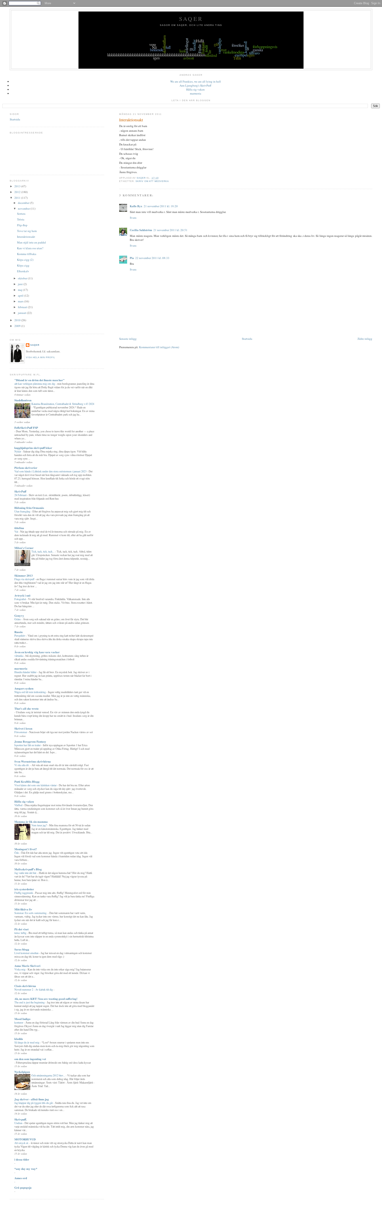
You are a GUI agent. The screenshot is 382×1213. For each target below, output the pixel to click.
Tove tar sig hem (27, 231)
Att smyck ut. (21, 1143)
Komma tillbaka (26, 254)
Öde (16, 852)
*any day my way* (25, 1169)
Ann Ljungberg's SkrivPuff (195, 85)
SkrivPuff (20, 491)
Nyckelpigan (22, 1072)
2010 (17, 320)
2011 (17, 198)
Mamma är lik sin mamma (31, 821)
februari (23, 307)
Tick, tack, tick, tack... (43, 551)
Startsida (247, 339)
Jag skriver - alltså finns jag (31, 1099)
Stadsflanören (22, 400)
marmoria (195, 93)
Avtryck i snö (22, 595)
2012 (17, 192)
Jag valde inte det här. (25, 873)
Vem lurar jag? (39, 825)
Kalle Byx (136, 206)
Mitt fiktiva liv (23, 909)
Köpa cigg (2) (25, 260)
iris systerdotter (24, 889)
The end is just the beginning (29, 1002)
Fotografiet (20, 599)
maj (20, 290)
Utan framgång (22, 511)
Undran (18, 1123)
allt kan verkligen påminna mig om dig (35, 383)
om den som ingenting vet (30, 1059)
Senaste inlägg (128, 339)
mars (21, 301)
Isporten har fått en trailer (27, 745)
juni (20, 284)
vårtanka (19, 655)
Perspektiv (20, 635)
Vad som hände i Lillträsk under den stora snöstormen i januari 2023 (50, 471)
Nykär (18, 451)
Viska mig (20, 969)
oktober (23, 278)
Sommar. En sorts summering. (31, 913)
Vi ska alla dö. (22, 765)
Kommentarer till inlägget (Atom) (159, 347)
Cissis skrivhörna (25, 986)
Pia (132, 258)
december (24, 203)
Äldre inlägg (364, 339)
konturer (19, 1022)
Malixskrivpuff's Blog (28, 869)
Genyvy (19, 615)
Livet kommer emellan (26, 953)
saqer (34, 345)
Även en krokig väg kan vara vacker (37, 652)
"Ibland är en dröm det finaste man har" (39, 380)
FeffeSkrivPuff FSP (26, 427)
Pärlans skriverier (25, 467)
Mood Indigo (22, 1019)
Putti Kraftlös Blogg (27, 781)
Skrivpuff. (20, 1119)
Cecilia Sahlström (141, 230)
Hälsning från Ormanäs (29, 508)
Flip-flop (22, 225)
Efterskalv (23, 271)
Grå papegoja (23, 1187)
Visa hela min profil (40, 357)
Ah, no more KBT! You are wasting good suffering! (45, 999)
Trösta (20, 219)
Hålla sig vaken (195, 89)
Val (16, 531)
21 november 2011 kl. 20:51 (170, 230)
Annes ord (20, 1178)
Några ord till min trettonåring (30, 692)
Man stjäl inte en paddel (31, 242)
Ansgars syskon (23, 688)
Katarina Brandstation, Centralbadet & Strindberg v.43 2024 (62, 404)
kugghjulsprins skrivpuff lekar (33, 448)
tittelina (19, 528)
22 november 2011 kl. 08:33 (152, 258)
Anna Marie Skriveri (27, 966)
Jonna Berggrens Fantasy (30, 741)
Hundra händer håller (25, 672)
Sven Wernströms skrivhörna (32, 761)
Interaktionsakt (26, 237)
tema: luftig (20, 933)
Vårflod (18, 805)
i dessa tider (21, 1159)
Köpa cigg (23, 265)
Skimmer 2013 (23, 575)
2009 (17, 326)
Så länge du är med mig (27, 1042)
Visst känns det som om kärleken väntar (35, 785)
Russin (18, 632)
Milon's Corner (24, 548)
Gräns (17, 619)
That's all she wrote (26, 708)
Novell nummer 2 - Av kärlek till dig (33, 989)
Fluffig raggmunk (24, 892)
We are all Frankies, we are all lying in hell (195, 81)
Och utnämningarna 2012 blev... (48, 1075)
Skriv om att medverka (152, 181)
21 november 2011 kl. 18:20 (161, 206)
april (21, 295)
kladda (18, 1039)
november (24, 209)
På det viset (21, 929)
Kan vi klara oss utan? (30, 248)
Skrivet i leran (23, 728)
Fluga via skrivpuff (24, 579)
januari (22, 313)
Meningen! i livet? (25, 849)
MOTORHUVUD (25, 1139)
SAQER (191, 18)
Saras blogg (21, 949)
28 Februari (20, 495)
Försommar (21, 732)
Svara (133, 218)
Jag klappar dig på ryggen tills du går (33, 1103)
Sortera (21, 214)
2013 (17, 186)
